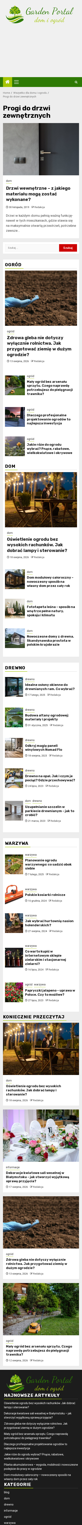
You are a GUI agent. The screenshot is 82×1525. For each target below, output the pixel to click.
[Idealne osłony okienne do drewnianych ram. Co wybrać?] (14, 687)
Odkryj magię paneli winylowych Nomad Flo (43, 748)
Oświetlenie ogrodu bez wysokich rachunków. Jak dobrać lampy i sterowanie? (37, 545)
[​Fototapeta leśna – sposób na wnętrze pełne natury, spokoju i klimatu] (15, 608)
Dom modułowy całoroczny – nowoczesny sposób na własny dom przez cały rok (50, 582)
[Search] (76, 82)
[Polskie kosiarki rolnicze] (14, 895)
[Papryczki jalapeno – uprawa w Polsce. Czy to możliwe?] (14, 992)
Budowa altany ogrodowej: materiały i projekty (47, 717)
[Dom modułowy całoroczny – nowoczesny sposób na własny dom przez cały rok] (15, 579)
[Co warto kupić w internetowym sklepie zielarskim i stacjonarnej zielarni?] (14, 957)
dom (9, 180)
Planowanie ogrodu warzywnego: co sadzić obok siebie (48, 864)
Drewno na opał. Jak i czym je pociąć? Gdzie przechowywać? (50, 778)
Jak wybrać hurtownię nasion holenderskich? (49, 923)
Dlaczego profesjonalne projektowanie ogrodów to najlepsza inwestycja (48, 419)
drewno (30, 679)
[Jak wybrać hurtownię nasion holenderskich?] (14, 923)
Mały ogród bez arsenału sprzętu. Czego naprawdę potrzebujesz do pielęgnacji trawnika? (50, 388)
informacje (13, 1167)
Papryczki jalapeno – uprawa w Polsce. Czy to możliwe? (50, 992)
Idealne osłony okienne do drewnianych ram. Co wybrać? (50, 687)
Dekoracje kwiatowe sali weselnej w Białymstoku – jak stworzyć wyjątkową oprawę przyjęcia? (37, 1177)
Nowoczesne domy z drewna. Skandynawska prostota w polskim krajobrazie (50, 641)
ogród (10, 331)
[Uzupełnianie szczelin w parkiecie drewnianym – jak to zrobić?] (14, 811)
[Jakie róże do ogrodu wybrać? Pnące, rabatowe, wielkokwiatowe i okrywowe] (15, 446)
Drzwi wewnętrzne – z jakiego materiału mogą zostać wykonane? (38, 194)
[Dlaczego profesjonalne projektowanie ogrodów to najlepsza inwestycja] (15, 417)
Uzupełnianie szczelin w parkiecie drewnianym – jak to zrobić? (49, 811)
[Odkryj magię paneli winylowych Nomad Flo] (14, 748)
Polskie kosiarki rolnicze (45, 895)
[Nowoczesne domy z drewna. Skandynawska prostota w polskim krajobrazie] (15, 638)
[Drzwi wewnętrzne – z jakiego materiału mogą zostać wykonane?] (41, 149)
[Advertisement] (41, 54)
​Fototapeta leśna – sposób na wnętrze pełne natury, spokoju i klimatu (51, 611)
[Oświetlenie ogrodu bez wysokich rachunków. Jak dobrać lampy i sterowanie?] (41, 499)
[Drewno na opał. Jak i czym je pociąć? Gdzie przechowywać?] (14, 778)
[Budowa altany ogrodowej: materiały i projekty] (14, 717)
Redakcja (39, 207)
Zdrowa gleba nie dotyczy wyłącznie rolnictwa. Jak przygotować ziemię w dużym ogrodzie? (39, 346)
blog (6, 1492)
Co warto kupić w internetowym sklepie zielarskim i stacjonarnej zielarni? (45, 958)
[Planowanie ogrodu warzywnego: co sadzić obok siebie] (14, 864)
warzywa (31, 854)
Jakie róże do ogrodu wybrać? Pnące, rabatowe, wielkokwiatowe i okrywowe (49, 449)
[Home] (7, 82)
